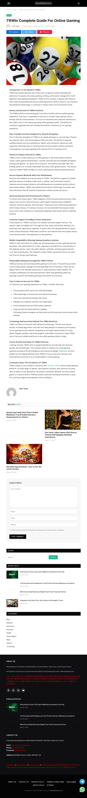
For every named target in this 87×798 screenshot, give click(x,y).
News (8, 640)
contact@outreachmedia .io (20, 745)
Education (9, 629)
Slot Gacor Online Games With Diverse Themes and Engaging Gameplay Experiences (61, 435)
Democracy (10, 626)
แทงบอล (48, 767)
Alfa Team (16, 26)
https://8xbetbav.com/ (44, 679)
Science (9, 643)
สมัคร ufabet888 (65, 679)
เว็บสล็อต (54, 681)
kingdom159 (32, 767)
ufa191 (15, 676)
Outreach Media (20, 750)
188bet (18, 679)
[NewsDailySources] (43, 3)
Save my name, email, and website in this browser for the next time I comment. (38, 530)
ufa (14, 684)
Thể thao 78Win (53, 366)
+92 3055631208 (18, 748)
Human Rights (11, 636)
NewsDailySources (56, 790)
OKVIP (25, 681)
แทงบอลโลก (33, 681)
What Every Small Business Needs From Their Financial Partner (43, 592)
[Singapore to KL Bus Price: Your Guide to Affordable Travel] (12, 603)
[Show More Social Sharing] (55, 32)
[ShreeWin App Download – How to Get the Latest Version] (24, 454)
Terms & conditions (55, 782)
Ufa (25, 767)
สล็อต (53, 676)
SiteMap (50, 785)
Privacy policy (37, 782)
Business (9, 623)
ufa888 (38, 676)
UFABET (56, 679)
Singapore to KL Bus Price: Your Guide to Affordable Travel (41, 600)
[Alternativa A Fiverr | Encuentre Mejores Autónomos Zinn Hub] (12, 575)
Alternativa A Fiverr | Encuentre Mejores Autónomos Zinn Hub (42, 572)
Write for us (38, 785)
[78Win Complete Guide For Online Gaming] (43, 61)
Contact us (24, 782)
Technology (10, 646)
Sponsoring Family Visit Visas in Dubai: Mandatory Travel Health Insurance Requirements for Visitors (22, 414)
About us (12, 782)
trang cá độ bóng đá (53, 765)
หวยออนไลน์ (46, 676)
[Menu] (8, 3)
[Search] (78, 3)
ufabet (32, 676)
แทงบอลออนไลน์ (21, 765)
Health (8, 633)
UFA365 (66, 767)
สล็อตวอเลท (41, 767)
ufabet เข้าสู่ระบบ (16, 681)
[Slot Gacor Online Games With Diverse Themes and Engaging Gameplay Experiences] (63, 420)
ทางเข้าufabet (24, 676)
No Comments (39, 26)
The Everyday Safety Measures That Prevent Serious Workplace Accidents (47, 583)
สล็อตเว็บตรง (60, 676)
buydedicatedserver (72, 676)
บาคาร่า (9, 676)
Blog (9, 15)
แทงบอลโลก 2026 (44, 681)
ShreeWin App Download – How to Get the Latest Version (23, 468)
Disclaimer (71, 782)
